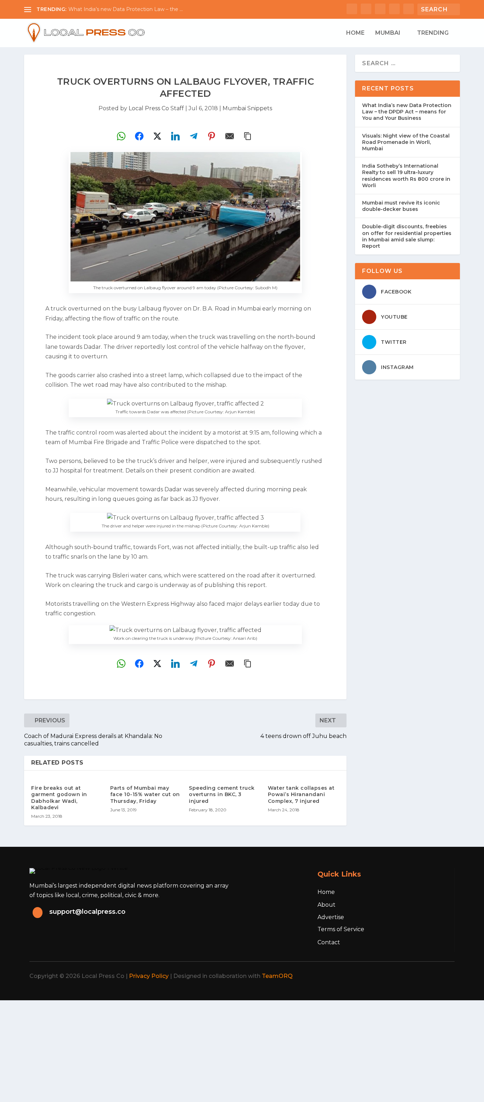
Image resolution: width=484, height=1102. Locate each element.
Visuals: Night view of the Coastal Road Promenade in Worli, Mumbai (406, 142)
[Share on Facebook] (139, 136)
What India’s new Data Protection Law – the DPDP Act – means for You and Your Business (406, 111)
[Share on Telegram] (193, 136)
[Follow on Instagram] (412, 976)
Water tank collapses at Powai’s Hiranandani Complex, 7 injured (301, 794)
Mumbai (387, 33)
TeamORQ (277, 976)
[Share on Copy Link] (248, 136)
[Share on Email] (229, 136)
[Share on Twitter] (157, 136)
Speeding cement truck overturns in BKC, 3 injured (222, 794)
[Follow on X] (397, 976)
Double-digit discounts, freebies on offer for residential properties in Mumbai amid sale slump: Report (406, 236)
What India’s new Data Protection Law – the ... (125, 9)
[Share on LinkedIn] (175, 136)
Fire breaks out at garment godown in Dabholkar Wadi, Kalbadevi (59, 798)
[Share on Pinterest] (211, 136)
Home (355, 33)
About (326, 904)
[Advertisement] (212, 1050)
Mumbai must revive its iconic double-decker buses (401, 206)
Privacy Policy (149, 976)
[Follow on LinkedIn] (428, 976)
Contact (328, 942)
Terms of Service (340, 929)
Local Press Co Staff (156, 108)
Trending (433, 33)
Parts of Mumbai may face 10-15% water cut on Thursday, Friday (145, 794)
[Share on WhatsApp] (121, 136)
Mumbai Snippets (247, 108)
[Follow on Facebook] (381, 976)
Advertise (330, 917)
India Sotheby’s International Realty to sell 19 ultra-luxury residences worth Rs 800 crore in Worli (406, 176)
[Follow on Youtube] (444, 976)
